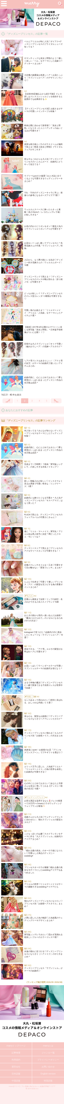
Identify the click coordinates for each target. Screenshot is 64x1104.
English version (48, 1073)
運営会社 (16, 1066)
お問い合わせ (48, 1066)
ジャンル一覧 (48, 1052)
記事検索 (16, 1052)
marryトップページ (16, 1045)
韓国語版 (48, 1080)
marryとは (48, 1045)
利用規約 (16, 1059)
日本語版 (16, 1073)
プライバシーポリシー (48, 1059)
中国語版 (16, 1080)
